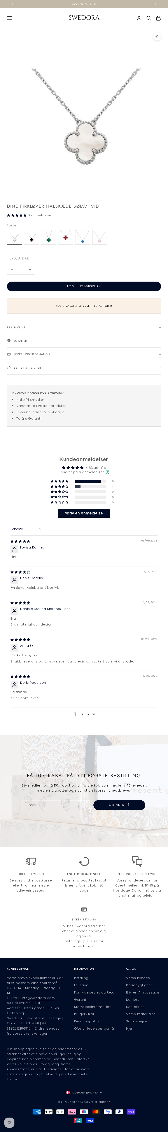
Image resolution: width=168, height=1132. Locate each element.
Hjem (130, 1028)
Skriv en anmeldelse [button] (84, 513)
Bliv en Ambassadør (143, 992)
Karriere (133, 999)
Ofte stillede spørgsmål (94, 1028)
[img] (20, 541)
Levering (81, 985)
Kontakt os (135, 1007)
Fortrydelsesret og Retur (95, 992)
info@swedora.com (38, 998)
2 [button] (82, 714)
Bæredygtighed (139, 985)
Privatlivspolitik (87, 1021)
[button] (17, 215)
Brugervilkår (84, 1014)
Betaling (81, 978)
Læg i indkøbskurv (84, 286)
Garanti (80, 999)
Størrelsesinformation (93, 1007)
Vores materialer (140, 1014)
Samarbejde (136, 1021)
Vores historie (138, 978)
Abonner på (119, 805)
